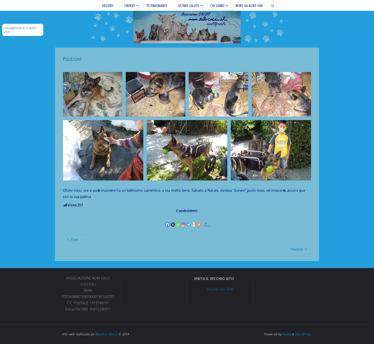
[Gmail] (194, 221)
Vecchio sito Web (220, 289)
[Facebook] (168, 221)
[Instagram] (183, 221)
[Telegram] (188, 221)
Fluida (286, 334)
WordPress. (303, 334)
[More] (199, 221)
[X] (173, 221)
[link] (273, 5)
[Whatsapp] (178, 221)
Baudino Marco (106, 334)
